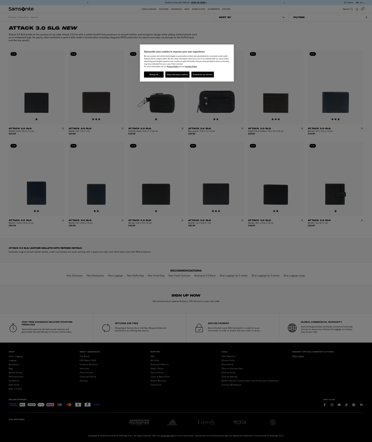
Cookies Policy (191, 66)
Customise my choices (202, 74)
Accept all (154, 74)
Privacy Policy (172, 66)
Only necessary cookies (177, 74)
